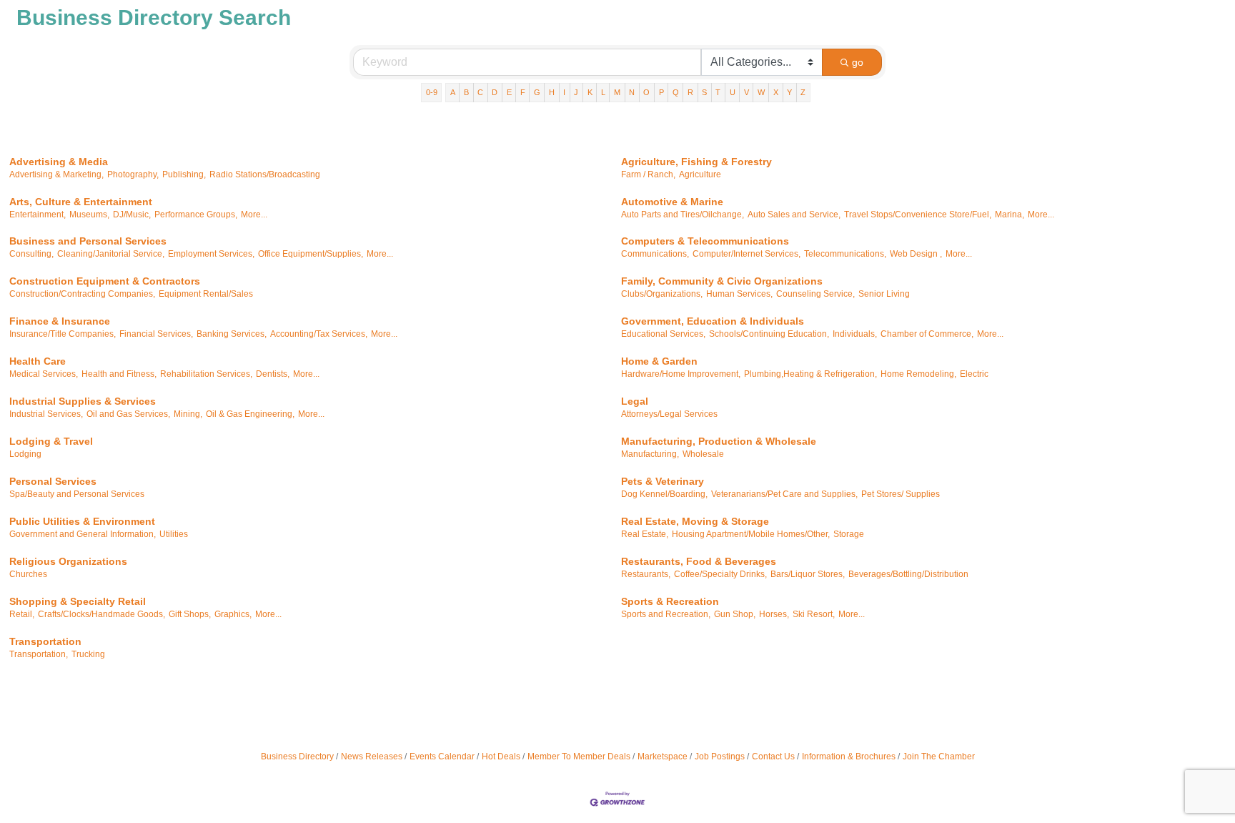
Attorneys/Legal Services (669, 414)
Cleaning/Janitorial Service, (110, 254)
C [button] (480, 92)
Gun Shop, (734, 614)
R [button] (690, 92)
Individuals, (855, 334)
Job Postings (720, 756)
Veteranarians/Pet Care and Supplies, (784, 494)
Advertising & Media (58, 161)
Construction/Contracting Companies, (82, 294)
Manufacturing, (650, 454)
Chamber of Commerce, (927, 334)
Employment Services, (211, 254)
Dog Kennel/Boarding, (664, 494)
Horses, (774, 614)
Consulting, (31, 254)
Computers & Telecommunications (705, 241)
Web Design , (916, 254)
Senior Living (884, 294)
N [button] (632, 92)
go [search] (857, 62)
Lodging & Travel (51, 441)
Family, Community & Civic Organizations (722, 281)
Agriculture (700, 174)
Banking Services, (232, 334)
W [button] (761, 92)
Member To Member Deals (578, 756)
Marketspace (663, 756)
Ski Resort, (814, 614)
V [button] (746, 92)
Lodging (25, 454)
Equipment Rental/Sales (206, 294)
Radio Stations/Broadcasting (264, 174)
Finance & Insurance (59, 321)
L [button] (603, 92)
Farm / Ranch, (648, 174)
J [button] (576, 92)
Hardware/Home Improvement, (680, 374)
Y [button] (789, 92)
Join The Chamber (939, 756)
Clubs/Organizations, (662, 294)
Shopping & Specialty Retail (77, 601)
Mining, (188, 414)
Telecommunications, (845, 254)
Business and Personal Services (88, 241)
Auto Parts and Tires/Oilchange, (682, 215)
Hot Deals (501, 756)
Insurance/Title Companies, (62, 334)
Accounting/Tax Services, (318, 334)
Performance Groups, (195, 215)
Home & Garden (659, 361)
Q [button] (676, 92)
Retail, (21, 614)
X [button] (775, 92)
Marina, (1009, 215)
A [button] (452, 92)
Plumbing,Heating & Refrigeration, (810, 374)
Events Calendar (442, 756)
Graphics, (233, 614)
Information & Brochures (849, 756)
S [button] (704, 92)
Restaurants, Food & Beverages (698, 561)
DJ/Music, (132, 215)
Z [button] (802, 92)
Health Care (37, 361)
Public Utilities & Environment (82, 521)
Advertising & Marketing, (56, 174)
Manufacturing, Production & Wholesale (718, 441)
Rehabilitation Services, (206, 374)
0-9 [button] (431, 92)
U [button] (732, 92)
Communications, (655, 254)
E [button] (509, 92)
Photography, (133, 174)
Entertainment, (37, 215)
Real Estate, (644, 534)
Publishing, (184, 174)
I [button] (564, 92)
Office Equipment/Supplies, (310, 254)
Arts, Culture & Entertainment (80, 201)
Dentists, (272, 374)
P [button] (661, 92)
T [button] (717, 92)
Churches (28, 574)
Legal (634, 401)
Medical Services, (43, 374)
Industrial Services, (46, 414)
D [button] (494, 92)
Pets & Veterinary (662, 481)
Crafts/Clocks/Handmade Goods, (101, 614)
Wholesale (703, 454)
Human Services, (739, 294)
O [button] (646, 92)
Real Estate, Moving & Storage (695, 521)
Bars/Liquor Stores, (807, 574)
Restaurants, (645, 574)
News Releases (371, 756)
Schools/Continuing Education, (769, 334)
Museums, (89, 215)
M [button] (617, 92)
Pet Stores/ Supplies (900, 494)
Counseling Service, (815, 294)
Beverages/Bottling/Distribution (908, 574)
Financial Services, (156, 334)
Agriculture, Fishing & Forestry (696, 161)
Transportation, (38, 654)
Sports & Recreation (670, 601)
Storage (848, 534)
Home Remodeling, (918, 374)
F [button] (522, 92)
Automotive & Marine (672, 201)
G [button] (537, 92)
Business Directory (297, 756)
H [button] (552, 92)
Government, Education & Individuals (712, 321)
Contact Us (773, 756)
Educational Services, (663, 334)
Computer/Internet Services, (746, 254)
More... (254, 215)
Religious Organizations (68, 561)
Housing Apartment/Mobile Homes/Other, (751, 534)
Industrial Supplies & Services (82, 401)
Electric (974, 374)
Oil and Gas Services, (128, 414)
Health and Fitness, (119, 374)
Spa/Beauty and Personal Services (76, 494)
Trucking (88, 654)
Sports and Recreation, (665, 614)
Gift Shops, (190, 614)
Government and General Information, (82, 534)
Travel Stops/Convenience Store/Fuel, (917, 215)
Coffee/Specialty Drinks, (720, 574)
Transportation (45, 641)
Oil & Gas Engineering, (250, 414)
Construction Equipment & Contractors (104, 281)
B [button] (466, 92)
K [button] (589, 92)
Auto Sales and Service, (794, 215)
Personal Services (52, 481)
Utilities (173, 534)
